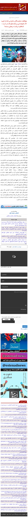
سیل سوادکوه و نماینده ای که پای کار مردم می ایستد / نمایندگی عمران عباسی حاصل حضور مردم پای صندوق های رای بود (14, 223)
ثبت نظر (24, 326)
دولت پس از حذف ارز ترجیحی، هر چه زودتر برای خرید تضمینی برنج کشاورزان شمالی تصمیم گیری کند (14, 228)
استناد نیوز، (18, 63)
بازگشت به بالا (24, 328)
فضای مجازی (13, 215)
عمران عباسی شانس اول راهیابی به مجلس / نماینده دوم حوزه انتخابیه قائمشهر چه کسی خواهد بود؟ (14, 241)
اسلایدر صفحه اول (14, 213)
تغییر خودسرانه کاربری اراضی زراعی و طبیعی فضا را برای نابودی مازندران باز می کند (14, 236)
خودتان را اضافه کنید (16, 246)
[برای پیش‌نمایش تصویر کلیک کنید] (14, 54)
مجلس (8, 215)
